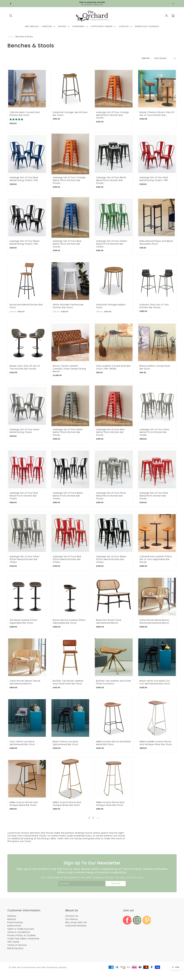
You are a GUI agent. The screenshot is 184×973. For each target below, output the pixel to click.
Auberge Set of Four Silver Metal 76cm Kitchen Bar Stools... (68, 432)
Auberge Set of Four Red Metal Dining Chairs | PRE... (155, 179)
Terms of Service (17, 945)
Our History (71, 919)
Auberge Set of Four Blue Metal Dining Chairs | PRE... (25, 179)
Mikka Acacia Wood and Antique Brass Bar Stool (67, 804)
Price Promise (15, 922)
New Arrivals (32, 26)
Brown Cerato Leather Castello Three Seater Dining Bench (69, 368)
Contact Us (71, 916)
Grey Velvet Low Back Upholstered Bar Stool (22, 743)
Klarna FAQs (14, 925)
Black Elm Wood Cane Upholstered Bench (108, 621)
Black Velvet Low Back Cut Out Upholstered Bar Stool (155, 682)
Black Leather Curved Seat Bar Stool (155, 367)
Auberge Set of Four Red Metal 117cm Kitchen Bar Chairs (24, 495)
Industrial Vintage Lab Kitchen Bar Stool (70, 114)
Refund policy (15, 948)
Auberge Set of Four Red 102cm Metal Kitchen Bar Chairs (67, 559)
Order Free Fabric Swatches (23, 938)
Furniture (47, 26)
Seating (62, 26)
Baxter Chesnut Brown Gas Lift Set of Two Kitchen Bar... (157, 114)
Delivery (12, 916)
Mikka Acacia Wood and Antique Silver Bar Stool (110, 804)
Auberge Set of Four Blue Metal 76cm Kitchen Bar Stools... (67, 243)
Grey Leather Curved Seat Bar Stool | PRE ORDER (113, 367)
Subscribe (115, 883)
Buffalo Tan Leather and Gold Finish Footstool (113, 682)
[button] (16, 119)
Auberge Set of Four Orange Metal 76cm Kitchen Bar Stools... (69, 180)
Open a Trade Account (20, 928)
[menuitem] (32, 26)
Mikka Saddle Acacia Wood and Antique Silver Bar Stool (156, 743)
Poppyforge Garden (101, 26)
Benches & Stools (24, 36)
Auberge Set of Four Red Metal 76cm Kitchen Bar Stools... (110, 432)
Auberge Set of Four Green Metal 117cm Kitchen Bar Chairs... (111, 243)
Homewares (78, 26)
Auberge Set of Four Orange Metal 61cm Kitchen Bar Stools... (112, 115)
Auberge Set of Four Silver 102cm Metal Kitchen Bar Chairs (24, 559)
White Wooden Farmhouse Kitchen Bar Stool (68, 306)
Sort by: (146, 58)
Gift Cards (13, 941)
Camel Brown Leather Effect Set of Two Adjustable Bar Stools (156, 559)
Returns (11, 919)
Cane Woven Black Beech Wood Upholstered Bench (154, 621)
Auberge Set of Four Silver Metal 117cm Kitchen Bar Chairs (154, 432)
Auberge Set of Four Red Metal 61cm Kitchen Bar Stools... (154, 495)
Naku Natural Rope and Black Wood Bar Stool (156, 242)
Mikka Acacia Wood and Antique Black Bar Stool (24, 804)
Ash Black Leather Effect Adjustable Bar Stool (23, 621)
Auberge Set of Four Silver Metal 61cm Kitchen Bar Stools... (111, 495)
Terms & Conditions (18, 932)
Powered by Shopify (57, 967)
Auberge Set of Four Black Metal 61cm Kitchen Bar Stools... (111, 180)
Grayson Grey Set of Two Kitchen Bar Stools (154, 306)
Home (10, 36)
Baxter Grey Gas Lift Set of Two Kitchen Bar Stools (25, 367)
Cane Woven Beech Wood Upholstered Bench (25, 682)
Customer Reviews (75, 925)
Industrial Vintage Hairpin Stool (111, 306)
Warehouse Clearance (147, 26)
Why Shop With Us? (76, 922)
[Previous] (10, 3)
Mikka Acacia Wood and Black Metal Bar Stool (113, 743)
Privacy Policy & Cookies (21, 935)
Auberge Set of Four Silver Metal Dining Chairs (24, 431)
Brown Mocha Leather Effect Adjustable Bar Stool (69, 621)
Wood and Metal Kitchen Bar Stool (26, 306)
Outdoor (124, 26)
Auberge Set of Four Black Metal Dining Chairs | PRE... (25, 242)
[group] (92, 3)
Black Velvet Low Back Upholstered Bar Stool (65, 743)
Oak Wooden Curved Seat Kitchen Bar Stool (25, 114)
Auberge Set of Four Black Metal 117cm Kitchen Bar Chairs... (68, 495)
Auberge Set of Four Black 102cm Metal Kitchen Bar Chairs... (111, 559)
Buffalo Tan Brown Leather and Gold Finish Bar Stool (68, 682)
